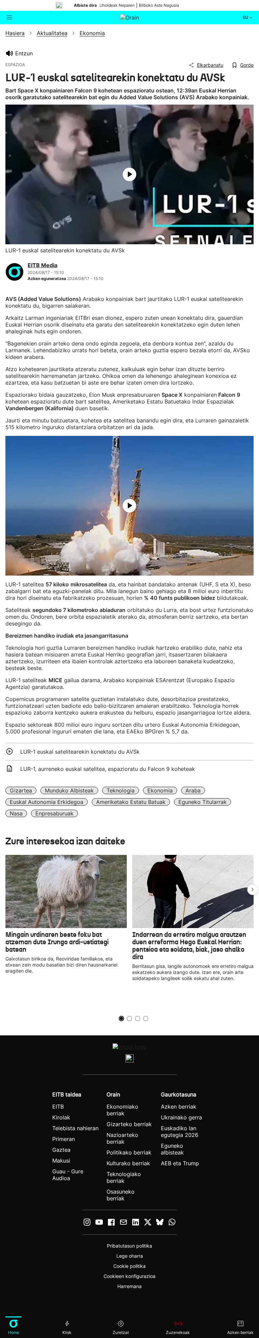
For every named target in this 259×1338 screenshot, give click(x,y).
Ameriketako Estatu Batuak (131, 802)
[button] (252, 889)
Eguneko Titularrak (202, 802)
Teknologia (121, 790)
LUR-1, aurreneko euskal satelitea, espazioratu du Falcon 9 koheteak (107, 768)
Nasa (16, 813)
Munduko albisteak (69, 790)
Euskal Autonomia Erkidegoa (46, 802)
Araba (193, 790)
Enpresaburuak (54, 813)
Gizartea (21, 790)
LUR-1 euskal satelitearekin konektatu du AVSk (80, 751)
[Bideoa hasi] (129, 174)
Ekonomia (160, 790)
